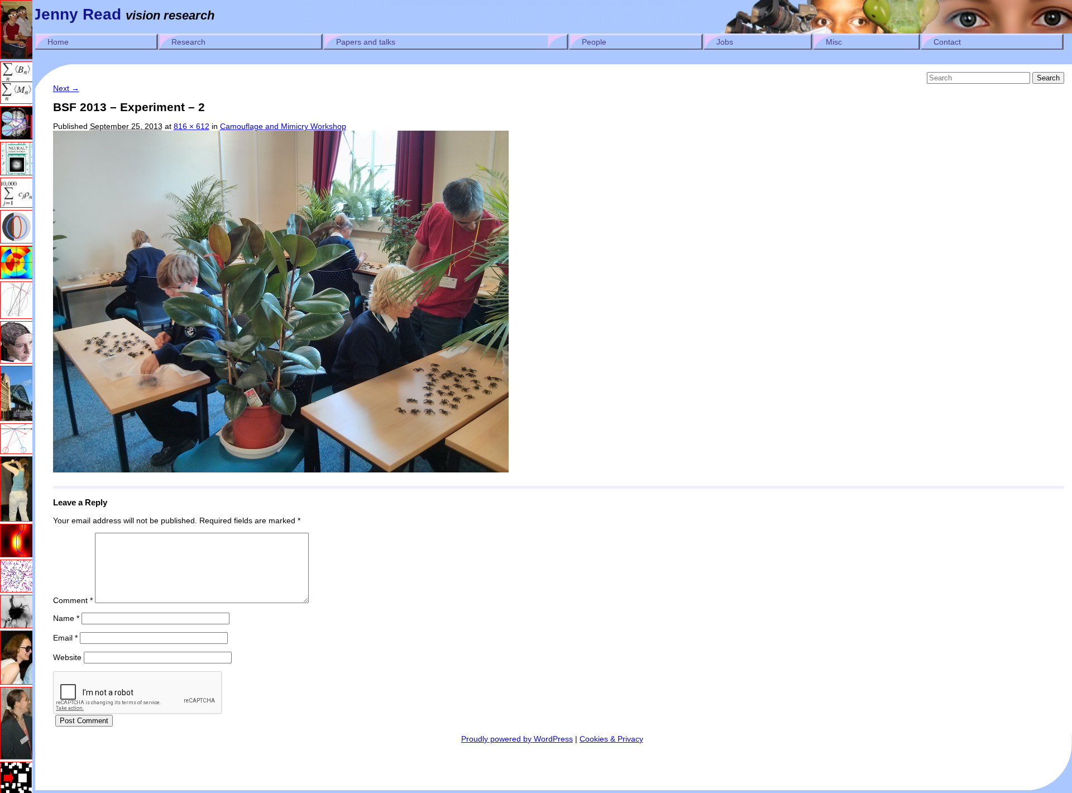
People (594, 41)
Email (65, 637)
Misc (834, 41)
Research (188, 41)
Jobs (724, 41)
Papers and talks (365, 41)
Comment (73, 600)
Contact (947, 41)
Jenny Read (76, 14)
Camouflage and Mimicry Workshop (283, 126)
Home (58, 41)
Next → (66, 88)
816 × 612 (191, 126)
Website (67, 657)
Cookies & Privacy (611, 738)
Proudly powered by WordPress (517, 738)
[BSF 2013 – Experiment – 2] (281, 469)
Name (66, 618)
